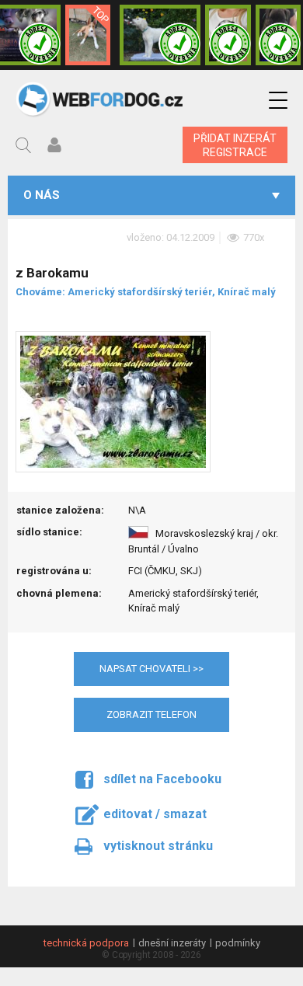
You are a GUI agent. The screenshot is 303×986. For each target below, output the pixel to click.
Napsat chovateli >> (151, 668)
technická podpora (86, 943)
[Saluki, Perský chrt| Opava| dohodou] (160, 35)
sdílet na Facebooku (162, 779)
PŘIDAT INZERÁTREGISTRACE (235, 145)
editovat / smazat (155, 814)
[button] (278, 100)
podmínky (237, 943)
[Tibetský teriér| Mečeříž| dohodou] (227, 35)
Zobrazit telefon (151, 714)
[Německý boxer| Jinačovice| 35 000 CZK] (278, 35)
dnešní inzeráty (172, 943)
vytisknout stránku (158, 845)
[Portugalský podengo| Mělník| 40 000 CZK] (88, 35)
